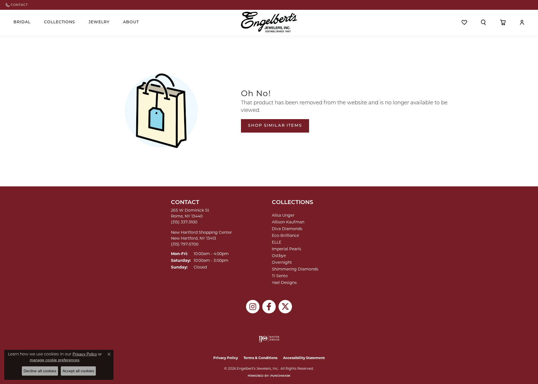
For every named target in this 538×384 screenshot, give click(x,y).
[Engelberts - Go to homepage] (269, 22)
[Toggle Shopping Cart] (503, 22)
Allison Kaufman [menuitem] (288, 222)
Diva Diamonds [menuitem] (287, 228)
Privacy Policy (225, 358)
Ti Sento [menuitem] (280, 275)
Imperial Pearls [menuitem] (286, 248)
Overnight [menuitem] (282, 262)
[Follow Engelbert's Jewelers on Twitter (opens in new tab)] (285, 306)
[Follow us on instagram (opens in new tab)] (252, 306)
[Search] (483, 22)
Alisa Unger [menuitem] (283, 215)
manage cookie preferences (54, 360)
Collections (59, 22)
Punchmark (280, 376)
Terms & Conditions (260, 358)
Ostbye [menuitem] (279, 255)
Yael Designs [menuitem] (284, 282)
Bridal (22, 22)
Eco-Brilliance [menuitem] (285, 235)
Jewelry (99, 22)
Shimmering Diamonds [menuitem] (295, 269)
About (131, 22)
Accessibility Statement (304, 358)
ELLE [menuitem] (276, 242)
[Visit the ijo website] (269, 339)
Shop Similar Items (275, 126)
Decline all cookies (40, 371)
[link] (17, 5)
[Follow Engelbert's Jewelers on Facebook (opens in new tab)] (269, 306)
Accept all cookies (78, 371)
